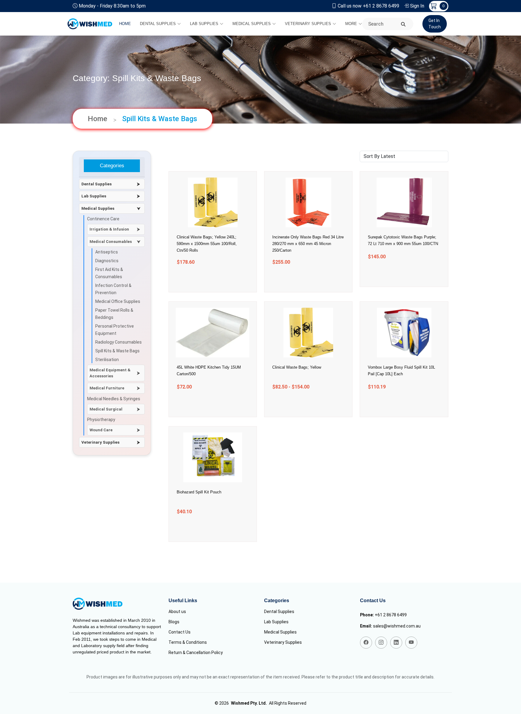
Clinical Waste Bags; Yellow (296, 367)
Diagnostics (106, 260)
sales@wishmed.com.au (397, 626)
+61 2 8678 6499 (391, 614)
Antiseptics (106, 252)
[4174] (301, 279)
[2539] (205, 404)
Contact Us (180, 632)
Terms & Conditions (188, 642)
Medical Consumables (111, 241)
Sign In (417, 6)
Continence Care (103, 218)
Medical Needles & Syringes (113, 398)
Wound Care (101, 430)
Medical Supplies (251, 23)
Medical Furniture (107, 388)
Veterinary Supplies (308, 23)
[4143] (396, 274)
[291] (396, 404)
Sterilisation (107, 359)
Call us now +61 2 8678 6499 (368, 6)
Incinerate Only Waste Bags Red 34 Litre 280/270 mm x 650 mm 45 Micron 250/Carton (308, 244)
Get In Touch (434, 23)
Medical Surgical (106, 409)
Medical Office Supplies (117, 301)
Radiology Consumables (118, 342)
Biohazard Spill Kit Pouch (199, 492)
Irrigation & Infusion (109, 229)
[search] (403, 24)
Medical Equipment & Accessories (110, 373)
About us (177, 611)
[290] (205, 529)
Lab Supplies (204, 23)
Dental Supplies (158, 23)
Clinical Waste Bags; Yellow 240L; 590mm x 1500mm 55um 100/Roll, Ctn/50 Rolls (207, 244)
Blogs (174, 622)
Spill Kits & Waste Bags (117, 350)
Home (125, 23)
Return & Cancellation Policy (196, 652)
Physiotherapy (101, 419)
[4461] (205, 279)
